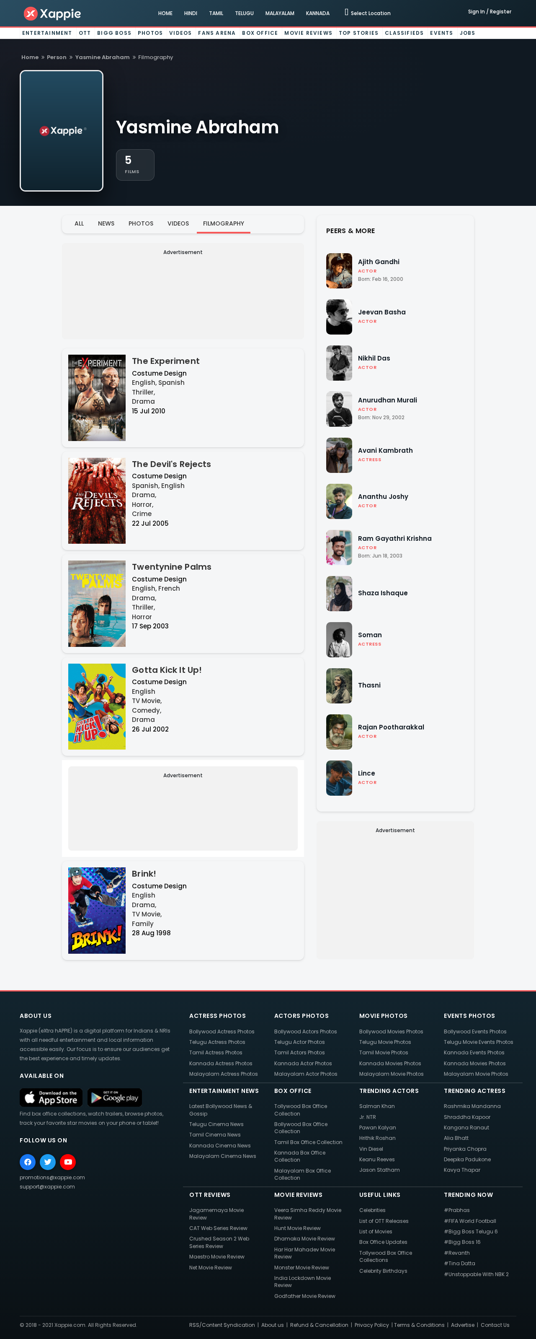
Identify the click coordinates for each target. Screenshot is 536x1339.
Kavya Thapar (462, 1169)
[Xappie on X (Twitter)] (48, 1162)
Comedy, (146, 710)
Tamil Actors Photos (299, 1052)
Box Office (260, 32)
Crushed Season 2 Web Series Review (219, 1242)
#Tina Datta (459, 1263)
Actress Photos (217, 1016)
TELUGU (244, 13)
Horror (142, 616)
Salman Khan (377, 1106)
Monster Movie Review (301, 1267)
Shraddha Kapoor (467, 1117)
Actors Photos (301, 1016)
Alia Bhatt (456, 1138)
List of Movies (375, 1231)
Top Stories (359, 32)
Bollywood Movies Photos (391, 1031)
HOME (165, 13)
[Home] (53, 13)
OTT (85, 32)
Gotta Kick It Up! (167, 670)
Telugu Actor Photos (299, 1042)
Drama (143, 401)
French (169, 588)
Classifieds (404, 32)
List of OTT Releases (384, 1221)
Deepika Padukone (467, 1159)
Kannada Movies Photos (390, 1063)
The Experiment (165, 361)
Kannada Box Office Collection (299, 1156)
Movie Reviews (308, 32)
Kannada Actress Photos (221, 1063)
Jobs (468, 32)
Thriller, (143, 392)
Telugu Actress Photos (217, 1042)
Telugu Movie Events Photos (478, 1042)
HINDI (190, 13)
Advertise (462, 1325)
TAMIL (216, 13)
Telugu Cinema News (216, 1124)
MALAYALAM (279, 13)
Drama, (144, 494)
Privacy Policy (372, 1325)
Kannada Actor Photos (303, 1063)
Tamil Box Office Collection (308, 1142)
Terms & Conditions (419, 1325)
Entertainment (47, 32)
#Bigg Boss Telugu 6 (471, 1231)
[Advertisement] (183, 290)
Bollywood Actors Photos (305, 1031)
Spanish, (146, 485)
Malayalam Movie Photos (391, 1073)
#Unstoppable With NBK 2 (476, 1274)
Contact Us (495, 1325)
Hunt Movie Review (297, 1228)
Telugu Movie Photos (385, 1042)
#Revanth (457, 1252)
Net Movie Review (210, 1267)
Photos (150, 32)
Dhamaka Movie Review (304, 1238)
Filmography (223, 223)
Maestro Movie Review (217, 1256)
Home (30, 57)
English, (144, 382)
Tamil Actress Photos (215, 1052)
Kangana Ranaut (466, 1127)
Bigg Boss (114, 32)
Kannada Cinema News (220, 1145)
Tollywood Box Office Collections (385, 1256)
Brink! (144, 874)
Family (143, 923)
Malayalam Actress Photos (223, 1073)
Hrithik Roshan (377, 1138)
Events (441, 32)
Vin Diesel (371, 1148)
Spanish (171, 382)
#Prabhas (457, 1210)
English (173, 485)
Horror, (142, 504)
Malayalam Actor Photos (306, 1073)
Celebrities (372, 1210)
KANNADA (318, 13)
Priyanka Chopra (465, 1148)
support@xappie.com (47, 1186)
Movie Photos (383, 1016)
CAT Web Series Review (218, 1228)
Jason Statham (379, 1169)
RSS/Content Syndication (222, 1325)
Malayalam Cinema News (222, 1156)
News (106, 223)
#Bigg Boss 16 (462, 1242)
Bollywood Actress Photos (222, 1031)
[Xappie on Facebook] (28, 1162)
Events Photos (469, 1016)
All (79, 223)
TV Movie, (147, 700)
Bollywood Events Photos (475, 1031)
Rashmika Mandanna (472, 1106)
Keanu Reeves (377, 1159)
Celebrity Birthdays (383, 1270)
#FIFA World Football (470, 1221)
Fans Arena (217, 32)
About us (272, 1325)
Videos (180, 32)
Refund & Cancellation (319, 1325)
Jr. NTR (367, 1117)
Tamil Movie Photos (383, 1052)
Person (57, 57)
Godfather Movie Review (304, 1296)
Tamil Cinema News (215, 1134)
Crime (142, 513)
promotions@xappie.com (52, 1177)
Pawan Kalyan (377, 1127)
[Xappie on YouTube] (68, 1162)
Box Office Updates (383, 1242)
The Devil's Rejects (171, 464)
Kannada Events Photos (474, 1052)
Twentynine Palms (171, 567)
